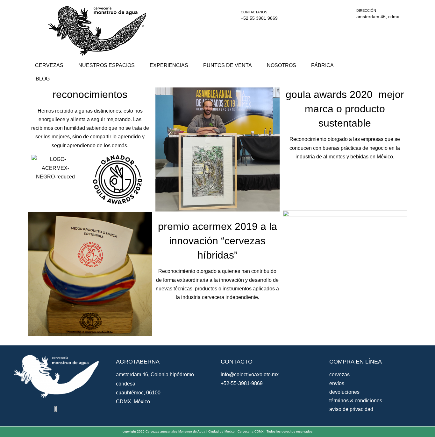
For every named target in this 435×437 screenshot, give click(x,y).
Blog (43, 78)
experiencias (169, 65)
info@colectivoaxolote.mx (250, 374)
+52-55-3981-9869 (242, 383)
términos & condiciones (355, 400)
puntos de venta (227, 65)
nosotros (281, 65)
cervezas (49, 65)
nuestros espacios (106, 65)
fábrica (322, 65)
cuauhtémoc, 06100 (138, 392)
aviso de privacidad (351, 409)
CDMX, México (133, 401)
